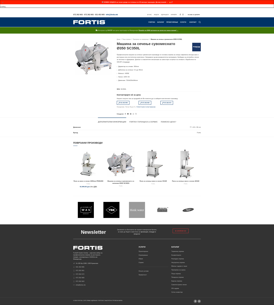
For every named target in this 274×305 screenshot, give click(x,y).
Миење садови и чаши (179, 266)
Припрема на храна (178, 270)
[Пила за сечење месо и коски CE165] (153, 164)
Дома (118, 39)
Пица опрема (126, 39)
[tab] (112, 121)
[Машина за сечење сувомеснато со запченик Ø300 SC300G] (121, 164)
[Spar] (162, 210)
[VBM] (111, 210)
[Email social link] (128, 114)
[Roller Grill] (188, 210)
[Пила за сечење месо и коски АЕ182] (186, 164)
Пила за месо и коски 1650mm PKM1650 (88, 181)
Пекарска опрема (177, 277)
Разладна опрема (177, 259)
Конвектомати (176, 255)
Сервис (141, 262)
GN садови (175, 288)
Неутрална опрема (178, 262)
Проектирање (143, 251)
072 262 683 (146, 103)
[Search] (200, 22)
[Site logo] (89, 22)
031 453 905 (124, 103)
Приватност (143, 275)
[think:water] (137, 210)
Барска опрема (176, 281)
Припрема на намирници (141, 39)
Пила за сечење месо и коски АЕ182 (185, 181)
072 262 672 (167, 103)
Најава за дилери (194, 14)
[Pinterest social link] (130, 114)
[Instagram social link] (183, 14)
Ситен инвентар (177, 292)
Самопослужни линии (179, 284)
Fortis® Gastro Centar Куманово (146, 107)
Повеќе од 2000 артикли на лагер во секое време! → (158, 30)
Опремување (143, 255)
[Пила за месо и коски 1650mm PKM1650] (88, 164)
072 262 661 (80, 270)
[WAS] (86, 210)
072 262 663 (80, 281)
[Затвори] (2, 2)
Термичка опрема (177, 251)
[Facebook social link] (180, 14)
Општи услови (144, 271)
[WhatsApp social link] (133, 114)
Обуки (141, 259)
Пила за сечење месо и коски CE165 (153, 181)
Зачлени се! (181, 231)
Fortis (88, 184)
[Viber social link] (136, 114)
